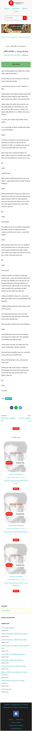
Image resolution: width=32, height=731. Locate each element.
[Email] (20, 407)
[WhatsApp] (16, 407)
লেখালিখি (16, 11)
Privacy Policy (19, 719)
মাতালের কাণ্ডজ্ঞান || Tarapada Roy (16, 525)
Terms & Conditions (16, 722)
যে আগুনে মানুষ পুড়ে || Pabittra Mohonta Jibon (14, 640)
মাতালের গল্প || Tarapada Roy (16, 474)
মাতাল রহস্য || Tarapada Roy (16, 576)
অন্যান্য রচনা (7, 55)
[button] (16, 8)
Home (8, 46)
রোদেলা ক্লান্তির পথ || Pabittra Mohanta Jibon (13, 654)
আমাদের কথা (7, 8)
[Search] (25, 18)
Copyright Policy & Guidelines (16, 725)
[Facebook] (11, 407)
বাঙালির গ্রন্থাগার (15, 8)
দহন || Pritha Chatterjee (7, 628)
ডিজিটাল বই (24, 8)
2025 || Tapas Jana (6, 689)
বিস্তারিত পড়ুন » (15, 489)
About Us (11, 719)
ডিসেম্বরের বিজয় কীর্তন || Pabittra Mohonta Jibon (14, 634)
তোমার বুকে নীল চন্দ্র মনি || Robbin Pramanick (13, 666)
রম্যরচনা (18, 55)
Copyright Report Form (16, 728)
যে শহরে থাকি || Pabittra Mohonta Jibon (12, 660)
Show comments (16, 428)
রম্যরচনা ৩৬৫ (8, 398)
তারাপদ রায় (13, 55)
